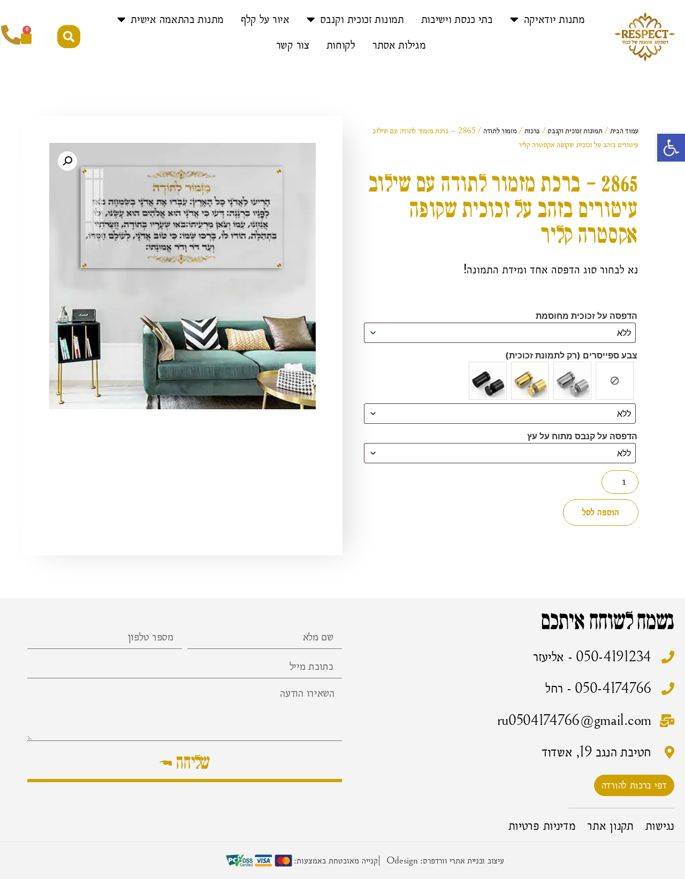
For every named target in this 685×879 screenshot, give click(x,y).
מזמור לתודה (500, 130)
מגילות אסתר (399, 44)
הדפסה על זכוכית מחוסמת (586, 315)
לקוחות (340, 44)
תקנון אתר (610, 825)
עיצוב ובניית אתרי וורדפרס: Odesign (445, 860)
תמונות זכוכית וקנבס (362, 19)
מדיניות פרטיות (542, 825)
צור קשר (292, 44)
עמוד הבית (624, 130)
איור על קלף (265, 19)
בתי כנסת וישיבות (457, 19)
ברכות (532, 130)
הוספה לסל (600, 512)
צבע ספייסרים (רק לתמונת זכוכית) (571, 355)
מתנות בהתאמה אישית (177, 19)
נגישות (659, 825)
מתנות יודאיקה (554, 19)
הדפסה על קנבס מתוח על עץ (582, 436)
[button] (671, 148)
